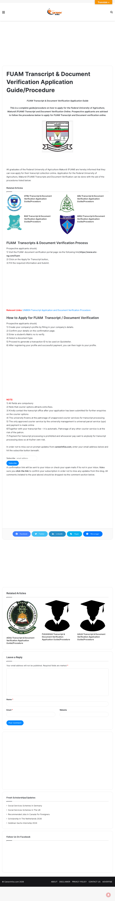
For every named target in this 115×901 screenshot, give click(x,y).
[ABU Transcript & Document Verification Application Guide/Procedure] (67, 204)
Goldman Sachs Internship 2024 (22, 823)
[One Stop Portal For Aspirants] (57, 12)
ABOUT (54, 882)
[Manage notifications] (108, 895)
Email (9, 710)
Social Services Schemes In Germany (25, 806)
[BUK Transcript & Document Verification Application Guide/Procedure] (14, 222)
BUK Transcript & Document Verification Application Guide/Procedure (37, 219)
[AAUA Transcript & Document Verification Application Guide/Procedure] (93, 615)
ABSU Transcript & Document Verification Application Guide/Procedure (91, 219)
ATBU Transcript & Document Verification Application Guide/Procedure (38, 199)
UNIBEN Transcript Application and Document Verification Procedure (57, 310)
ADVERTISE (107, 882)
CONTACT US (94, 882)
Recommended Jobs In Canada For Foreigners (29, 814)
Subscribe (10, 458)
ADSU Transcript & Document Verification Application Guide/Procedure (20, 640)
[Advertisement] (57, 43)
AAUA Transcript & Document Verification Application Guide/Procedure (91, 637)
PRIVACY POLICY (79, 882)
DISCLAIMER (64, 882)
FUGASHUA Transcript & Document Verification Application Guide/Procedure (56, 637)
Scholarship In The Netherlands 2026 (25, 819)
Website (63, 710)
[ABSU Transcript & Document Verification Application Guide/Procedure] (67, 224)
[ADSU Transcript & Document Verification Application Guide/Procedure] (22, 617)
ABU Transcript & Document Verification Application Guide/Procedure (90, 199)
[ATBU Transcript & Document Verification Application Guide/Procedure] (14, 203)
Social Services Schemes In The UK (24, 810)
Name (9, 699)
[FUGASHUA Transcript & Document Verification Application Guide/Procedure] (57, 615)
